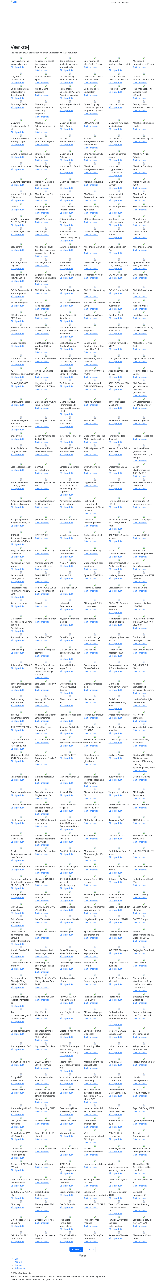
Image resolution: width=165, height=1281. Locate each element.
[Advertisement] (82, 24)
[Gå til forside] (14, 1)
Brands (125, 2)
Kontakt (18, 1261)
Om (16, 1258)
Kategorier (115, 2)
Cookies (18, 1265)
